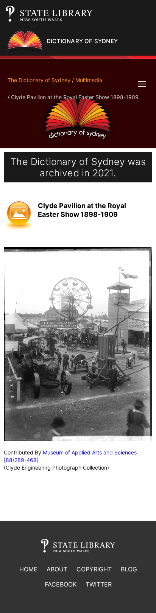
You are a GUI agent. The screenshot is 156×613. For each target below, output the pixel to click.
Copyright (94, 569)
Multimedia (88, 80)
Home (28, 569)
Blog (129, 569)
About (57, 569)
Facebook (60, 584)
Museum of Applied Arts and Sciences (90, 452)
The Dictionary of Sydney (39, 80)
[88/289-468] (21, 460)
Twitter (99, 584)
